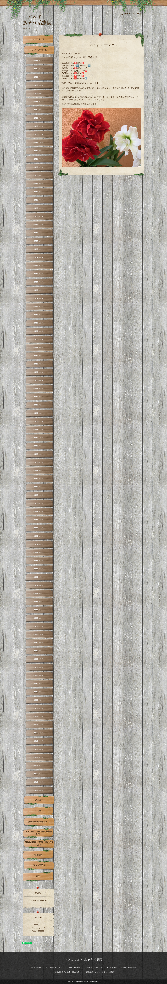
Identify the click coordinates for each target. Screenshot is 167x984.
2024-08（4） (39, 257)
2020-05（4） (39, 675)
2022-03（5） (39, 495)
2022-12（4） (39, 421)
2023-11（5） (39, 331)
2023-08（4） (39, 356)
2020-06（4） (39, 667)
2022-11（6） (39, 429)
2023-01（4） (39, 413)
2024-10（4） (39, 241)
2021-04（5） (39, 585)
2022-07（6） (39, 462)
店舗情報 (38, 855)
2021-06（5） (39, 569)
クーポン (38, 811)
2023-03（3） (39, 397)
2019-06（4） (39, 766)
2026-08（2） (39, 61)
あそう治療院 (78, 982)
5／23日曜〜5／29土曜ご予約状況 (79, 57)
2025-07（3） (39, 167)
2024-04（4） (39, 290)
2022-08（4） (39, 454)
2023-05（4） (39, 380)
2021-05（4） (39, 577)
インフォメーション (39, 50)
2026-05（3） (39, 85)
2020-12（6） (39, 618)
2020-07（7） (39, 659)
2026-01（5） (39, 118)
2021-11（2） (39, 528)
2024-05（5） (39, 282)
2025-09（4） (39, 151)
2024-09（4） (39, 249)
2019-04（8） (39, 782)
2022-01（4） (39, 511)
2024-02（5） (39, 306)
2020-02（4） (39, 700)
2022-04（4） (39, 487)
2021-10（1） (39, 536)
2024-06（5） (39, 274)
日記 (38, 876)
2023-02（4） (39, 405)
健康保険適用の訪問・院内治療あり (39, 843)
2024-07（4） (39, 265)
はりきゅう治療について (39, 822)
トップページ (38, 39)
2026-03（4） (39, 102)
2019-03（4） (39, 790)
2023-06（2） (39, 372)
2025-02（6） (39, 208)
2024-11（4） (39, 233)
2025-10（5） (39, 143)
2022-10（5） (39, 438)
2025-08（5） (39, 159)
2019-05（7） (39, 774)
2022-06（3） (39, 470)
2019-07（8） (39, 757)
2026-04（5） (39, 93)
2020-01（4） (39, 708)
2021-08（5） (39, 552)
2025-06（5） (39, 175)
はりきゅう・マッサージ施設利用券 (38, 832)
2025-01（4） (39, 216)
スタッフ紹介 (39, 865)
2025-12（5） (39, 126)
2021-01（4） (39, 610)
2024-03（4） (39, 298)
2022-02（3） (39, 503)
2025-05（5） (39, 184)
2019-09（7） (39, 741)
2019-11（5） (39, 725)
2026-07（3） (39, 69)
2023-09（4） (39, 347)
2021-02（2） (39, 602)
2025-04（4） (39, 192)
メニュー (39, 800)
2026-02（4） (39, 110)
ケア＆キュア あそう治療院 (83, 959)
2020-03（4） (39, 692)
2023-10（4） (39, 339)
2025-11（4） (39, 134)
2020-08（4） (39, 651)
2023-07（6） (39, 364)
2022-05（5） (39, 479)
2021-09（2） (39, 544)
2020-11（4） (39, 626)
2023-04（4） (39, 388)
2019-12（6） (39, 716)
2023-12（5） (39, 323)
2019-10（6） (39, 733)
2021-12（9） (39, 520)
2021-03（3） (39, 593)
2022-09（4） (39, 446)
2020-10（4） (39, 634)
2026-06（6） (39, 77)
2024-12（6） (39, 225)
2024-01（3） (39, 315)
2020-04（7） (39, 684)
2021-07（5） (39, 561)
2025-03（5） (39, 200)
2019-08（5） (39, 749)
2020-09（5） (39, 643)
